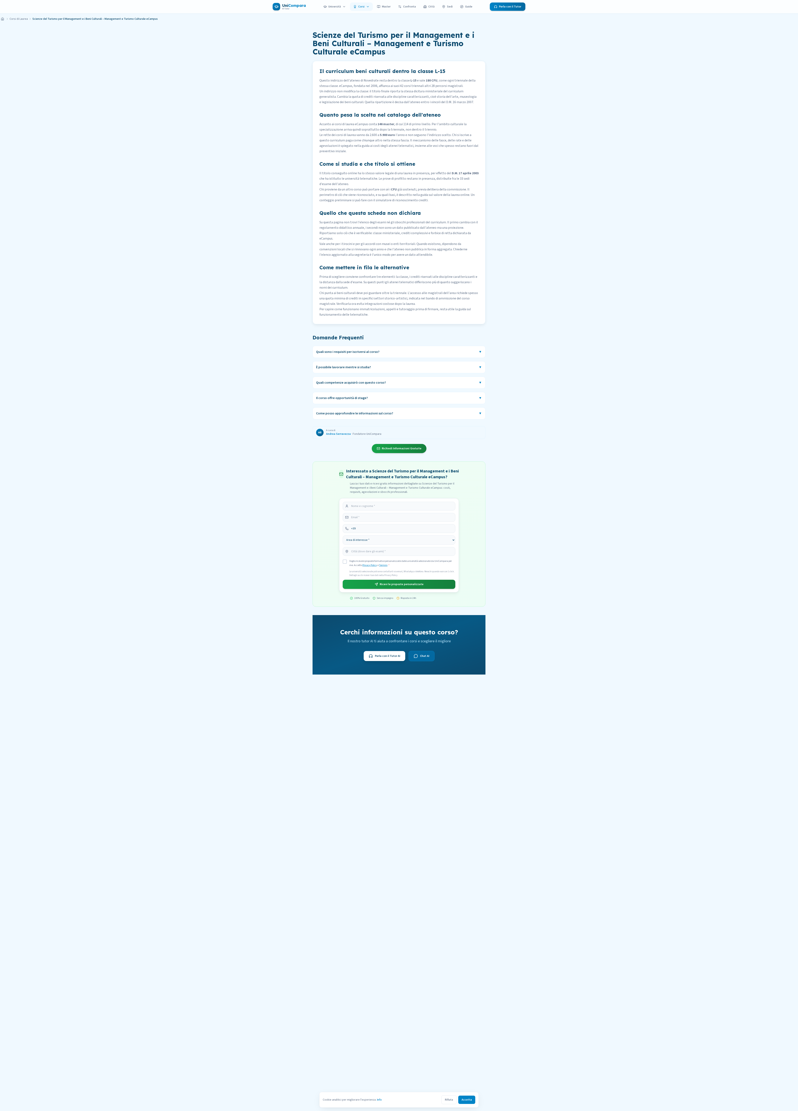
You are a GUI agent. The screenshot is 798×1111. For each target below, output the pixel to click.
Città (431, 7)
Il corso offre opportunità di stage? (399, 398)
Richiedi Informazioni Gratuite (401, 448)
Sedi (450, 7)
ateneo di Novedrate (364, 80)
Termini (383, 565)
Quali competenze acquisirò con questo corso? (399, 382)
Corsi (361, 7)
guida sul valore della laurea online (444, 195)
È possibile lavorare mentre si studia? (399, 367)
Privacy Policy (369, 565)
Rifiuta (449, 1100)
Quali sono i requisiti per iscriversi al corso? (399, 352)
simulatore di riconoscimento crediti (402, 200)
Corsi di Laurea (19, 19)
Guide (468, 7)
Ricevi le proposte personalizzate (402, 584)
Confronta (409, 7)
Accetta (467, 1100)
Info (379, 1100)
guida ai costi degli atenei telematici (387, 145)
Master (386, 7)
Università (334, 7)
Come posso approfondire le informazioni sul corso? (399, 413)
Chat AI (424, 656)
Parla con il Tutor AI (387, 656)
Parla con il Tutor (510, 7)
